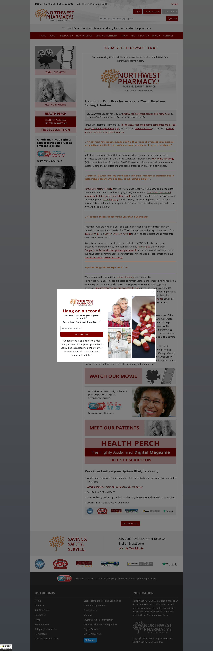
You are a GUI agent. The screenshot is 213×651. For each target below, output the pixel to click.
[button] (6, 647)
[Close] (152, 292)
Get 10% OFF (81, 334)
